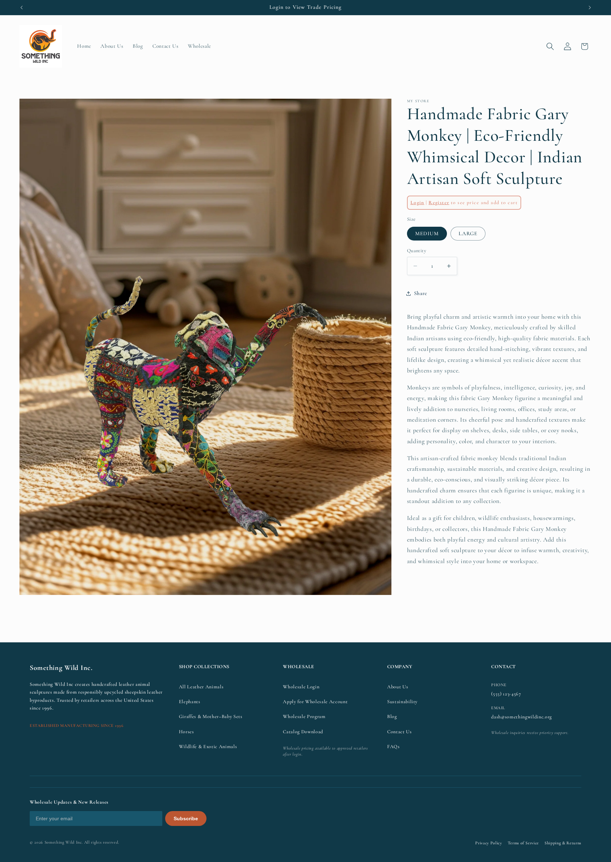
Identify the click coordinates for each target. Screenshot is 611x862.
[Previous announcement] (21, 7)
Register (439, 203)
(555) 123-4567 (506, 694)
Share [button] (420, 293)
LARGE (468, 233)
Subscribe (186, 818)
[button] (550, 46)
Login (417, 203)
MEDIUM (427, 233)
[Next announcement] (590, 7)
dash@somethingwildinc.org (521, 717)
